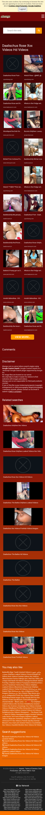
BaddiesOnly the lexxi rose (13, 326)
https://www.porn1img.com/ (33, 802)
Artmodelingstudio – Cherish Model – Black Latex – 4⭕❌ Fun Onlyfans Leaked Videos (21, 702)
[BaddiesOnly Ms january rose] (12, 211)
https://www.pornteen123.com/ (33, 798)
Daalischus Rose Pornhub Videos (15, 657)
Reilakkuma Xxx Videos (11, 712)
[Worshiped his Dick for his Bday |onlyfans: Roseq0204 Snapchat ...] (12, 127)
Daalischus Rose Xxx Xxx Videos (15, 606)
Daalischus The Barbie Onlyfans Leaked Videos (20, 503)
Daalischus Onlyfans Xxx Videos (15, 425)
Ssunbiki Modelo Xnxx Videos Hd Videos (27, 725)
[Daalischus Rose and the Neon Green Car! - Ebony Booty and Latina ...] (12, 100)
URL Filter (22, 771)
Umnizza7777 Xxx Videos (11, 721)
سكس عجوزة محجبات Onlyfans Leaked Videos (21, 673)
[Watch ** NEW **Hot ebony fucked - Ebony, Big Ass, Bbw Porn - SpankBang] (12, 183)
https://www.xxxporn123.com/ (11, 806)
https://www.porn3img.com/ (33, 806)
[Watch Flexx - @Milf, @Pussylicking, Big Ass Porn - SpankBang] (33, 72)
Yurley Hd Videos (21, 689)
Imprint (21, 769)
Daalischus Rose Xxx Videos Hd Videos (17, 477)
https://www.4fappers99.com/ (11, 791)
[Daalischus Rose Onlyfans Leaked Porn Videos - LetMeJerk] (33, 239)
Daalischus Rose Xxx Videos (13, 631)
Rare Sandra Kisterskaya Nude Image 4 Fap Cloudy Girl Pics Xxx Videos (21, 697)
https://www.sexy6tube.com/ (33, 791)
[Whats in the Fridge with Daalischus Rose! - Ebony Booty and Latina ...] (33, 100)
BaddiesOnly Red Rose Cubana (14, 243)
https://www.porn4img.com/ (33, 807)
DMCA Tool (30, 771)
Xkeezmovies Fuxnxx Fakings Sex (14, 678)
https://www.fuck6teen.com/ (33, 793)
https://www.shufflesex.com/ (11, 799)
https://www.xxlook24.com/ (11, 809)
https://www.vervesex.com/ (12, 801)
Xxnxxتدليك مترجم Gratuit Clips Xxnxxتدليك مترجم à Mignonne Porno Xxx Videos (21, 694)
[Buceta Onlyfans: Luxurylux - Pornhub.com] (33, 127)
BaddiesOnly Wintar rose (33, 159)
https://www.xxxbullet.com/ (12, 802)
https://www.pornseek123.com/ (33, 794)
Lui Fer (4, 685)
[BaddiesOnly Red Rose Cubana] (12, 239)
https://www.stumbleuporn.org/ (33, 809)
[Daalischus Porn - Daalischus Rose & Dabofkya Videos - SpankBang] (33, 211)
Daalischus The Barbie (11, 580)
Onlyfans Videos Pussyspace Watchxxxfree (25, 683)
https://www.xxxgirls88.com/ (33, 789)
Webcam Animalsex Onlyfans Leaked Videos (25, 719)
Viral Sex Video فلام (35, 678)
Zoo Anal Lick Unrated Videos (20, 723)
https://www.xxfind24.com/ (11, 807)
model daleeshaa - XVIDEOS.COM (15, 298)
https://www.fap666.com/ (11, 796)
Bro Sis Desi (19, 704)
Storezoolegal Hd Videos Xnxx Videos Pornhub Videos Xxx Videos (21, 675)
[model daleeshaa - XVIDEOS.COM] (12, 295)
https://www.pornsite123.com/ (11, 798)
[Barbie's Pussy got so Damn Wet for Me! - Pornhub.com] (12, 267)
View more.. (22, 337)
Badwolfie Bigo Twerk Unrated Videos (16, 672)
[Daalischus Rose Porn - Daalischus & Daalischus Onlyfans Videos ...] (12, 72)
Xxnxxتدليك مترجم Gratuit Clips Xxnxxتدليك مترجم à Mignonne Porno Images (21, 691)
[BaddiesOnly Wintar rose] (33, 155)
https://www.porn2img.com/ (33, 804)
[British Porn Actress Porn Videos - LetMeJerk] (12, 155)
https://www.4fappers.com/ (12, 789)
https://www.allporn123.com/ (33, 799)
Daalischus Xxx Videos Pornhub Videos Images (20, 528)
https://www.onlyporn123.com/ (33, 801)
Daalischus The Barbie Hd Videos (15, 554)
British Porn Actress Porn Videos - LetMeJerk (20, 159)
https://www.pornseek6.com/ (33, 796)
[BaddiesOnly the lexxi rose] (12, 322)
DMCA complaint (15, 392)
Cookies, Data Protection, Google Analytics (25, 6)
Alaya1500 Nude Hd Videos (13, 681)
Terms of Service (31, 769)
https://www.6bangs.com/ (11, 793)
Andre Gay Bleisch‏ (15, 700)
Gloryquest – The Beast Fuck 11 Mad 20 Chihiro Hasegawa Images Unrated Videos (22, 713)
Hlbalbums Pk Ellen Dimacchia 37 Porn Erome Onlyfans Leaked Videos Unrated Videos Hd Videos (22, 709)
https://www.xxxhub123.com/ (11, 804)
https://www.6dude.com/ (11, 794)
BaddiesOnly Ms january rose (13, 215)
